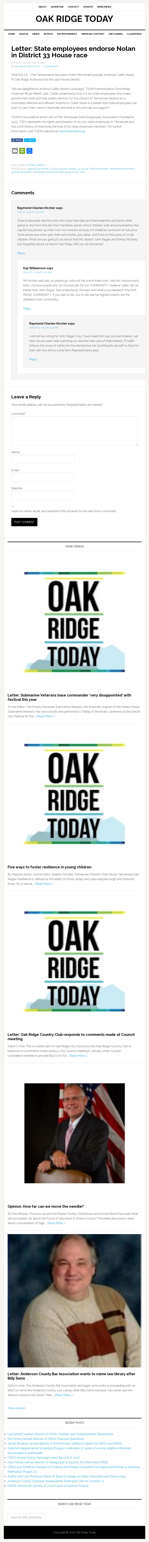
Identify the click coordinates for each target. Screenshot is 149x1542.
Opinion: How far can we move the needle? (46, 1206)
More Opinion (17, 1408)
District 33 (74, 169)
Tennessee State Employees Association (56, 172)
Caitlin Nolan (59, 169)
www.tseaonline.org (72, 131)
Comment (19, 414)
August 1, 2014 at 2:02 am (37, 272)
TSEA (82, 172)
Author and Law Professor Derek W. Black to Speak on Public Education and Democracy (67, 1476)
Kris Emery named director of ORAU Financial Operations (46, 1439)
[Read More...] (45, 716)
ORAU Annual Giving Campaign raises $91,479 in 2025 (44, 1457)
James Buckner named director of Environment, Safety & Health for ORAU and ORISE (65, 1443)
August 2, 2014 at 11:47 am (43, 327)
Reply (21, 253)
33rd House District (38, 169)
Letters (30, 165)
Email (15, 470)
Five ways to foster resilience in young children (49, 867)
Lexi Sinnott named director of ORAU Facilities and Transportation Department (60, 1434)
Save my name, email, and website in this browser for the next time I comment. (63, 511)
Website (16, 488)
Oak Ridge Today (74, 19)
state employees (99, 169)
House (84, 169)
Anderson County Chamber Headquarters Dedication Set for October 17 (56, 1481)
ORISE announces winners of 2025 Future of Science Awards (48, 1486)
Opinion (40, 165)
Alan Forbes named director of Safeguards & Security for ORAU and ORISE (58, 1462)
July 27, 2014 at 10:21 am (30, 212)
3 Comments (51, 66)
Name (16, 452)
